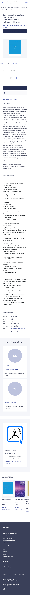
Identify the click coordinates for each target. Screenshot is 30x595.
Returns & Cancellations (8, 556)
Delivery (4, 554)
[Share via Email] (13, 63)
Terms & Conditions (7, 538)
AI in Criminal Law (6, 499)
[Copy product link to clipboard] (16, 63)
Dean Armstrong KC (13, 369)
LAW (6, 7)
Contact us (5, 551)
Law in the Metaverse (20, 499)
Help (4, 549)
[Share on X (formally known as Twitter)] (9, 63)
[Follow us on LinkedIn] (5, 566)
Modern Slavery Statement (9, 540)
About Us (5, 531)
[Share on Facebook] (6, 63)
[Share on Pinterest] (11, 63)
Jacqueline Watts (17, 502)
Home (2, 7)
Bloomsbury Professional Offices (10, 533)
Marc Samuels (10, 402)
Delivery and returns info (10, 99)
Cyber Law (10, 7)
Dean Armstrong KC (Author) (11, 25)
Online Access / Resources (15, 31)
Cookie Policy (6, 543)
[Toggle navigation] (2, 2)
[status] (12, 78)
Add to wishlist (15, 93)
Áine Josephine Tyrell (6, 502)
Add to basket (15, 88)
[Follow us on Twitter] (9, 566)
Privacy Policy (6, 535)
